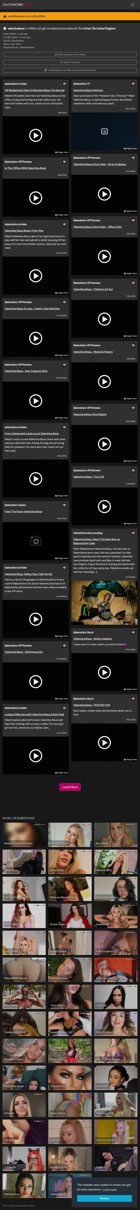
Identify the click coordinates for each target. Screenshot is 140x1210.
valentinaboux (16, 28)
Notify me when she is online (71, 54)
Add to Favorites (71, 62)
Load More (70, 787)
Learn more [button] (110, 1189)
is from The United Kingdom (99, 28)
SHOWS (16, 5)
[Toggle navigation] (132, 4)
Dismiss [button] (104, 1198)
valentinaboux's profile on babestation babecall (72, 70)
